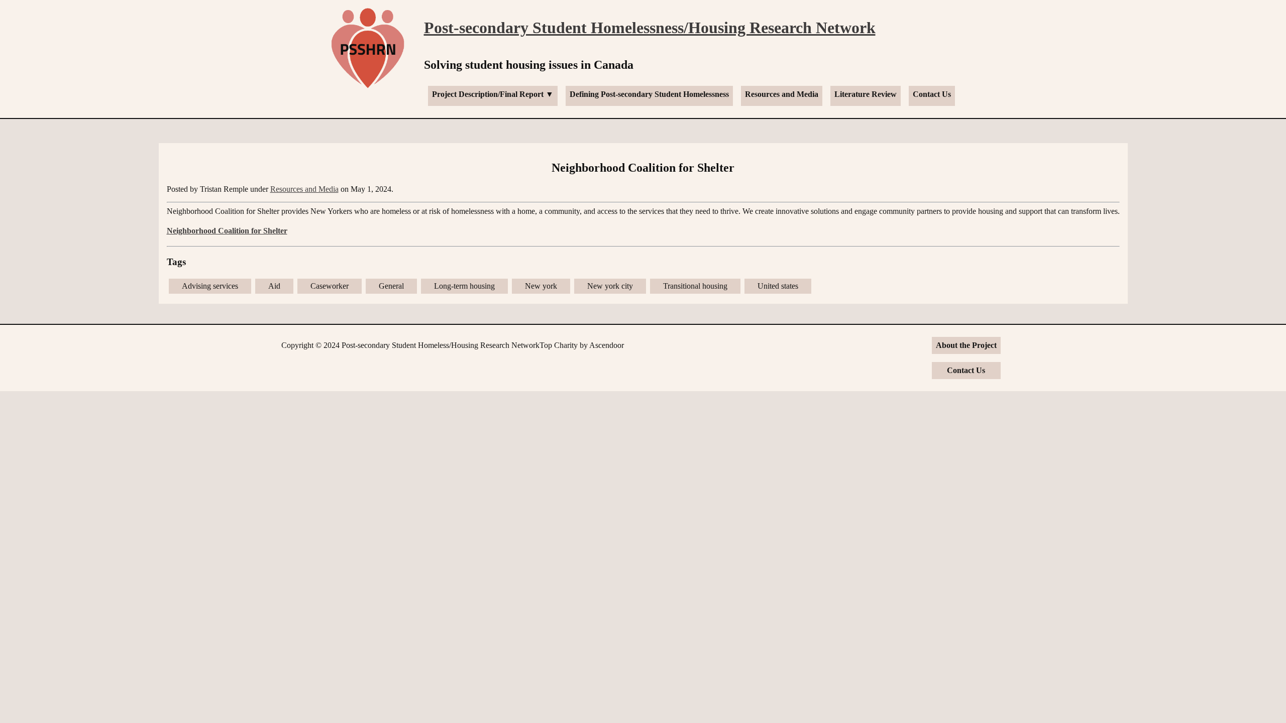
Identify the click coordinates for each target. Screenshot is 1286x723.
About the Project (966, 345)
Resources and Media (781, 94)
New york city (610, 286)
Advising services (210, 286)
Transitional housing (695, 286)
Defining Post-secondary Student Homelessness (649, 94)
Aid (274, 286)
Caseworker (329, 286)
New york (541, 286)
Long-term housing (464, 286)
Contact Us (932, 94)
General (391, 286)
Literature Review (865, 94)
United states (778, 286)
